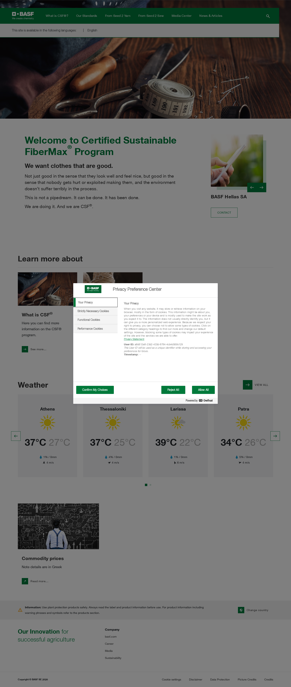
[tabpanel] (169, 331)
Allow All (203, 390)
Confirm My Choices (95, 390)
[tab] (95, 302)
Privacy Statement (134, 339)
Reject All (173, 390)
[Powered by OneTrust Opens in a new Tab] (201, 401)
